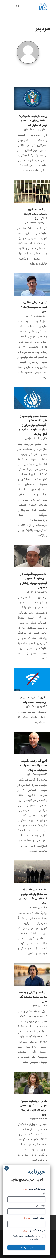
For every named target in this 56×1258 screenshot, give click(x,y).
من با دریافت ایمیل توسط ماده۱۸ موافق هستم (26, 1238)
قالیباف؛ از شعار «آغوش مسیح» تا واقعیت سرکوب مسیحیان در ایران (33, 765)
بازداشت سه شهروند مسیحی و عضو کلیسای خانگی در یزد (35, 214)
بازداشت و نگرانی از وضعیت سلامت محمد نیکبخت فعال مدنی (32, 997)
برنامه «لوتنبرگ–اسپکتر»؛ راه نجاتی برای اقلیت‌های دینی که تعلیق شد (33, 120)
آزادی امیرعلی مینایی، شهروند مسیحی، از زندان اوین (34, 307)
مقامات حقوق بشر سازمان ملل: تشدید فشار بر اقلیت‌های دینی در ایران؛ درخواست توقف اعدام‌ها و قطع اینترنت (33, 425)
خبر (26, 129)
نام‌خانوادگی (40, 1205)
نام (44, 1193)
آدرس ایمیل (34, 1218)
